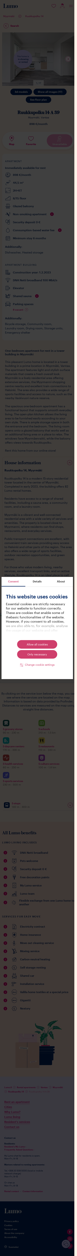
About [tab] (61, 581)
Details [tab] (37, 581)
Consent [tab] (13, 581)
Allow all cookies (37, 644)
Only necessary (37, 654)
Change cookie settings (40, 664)
